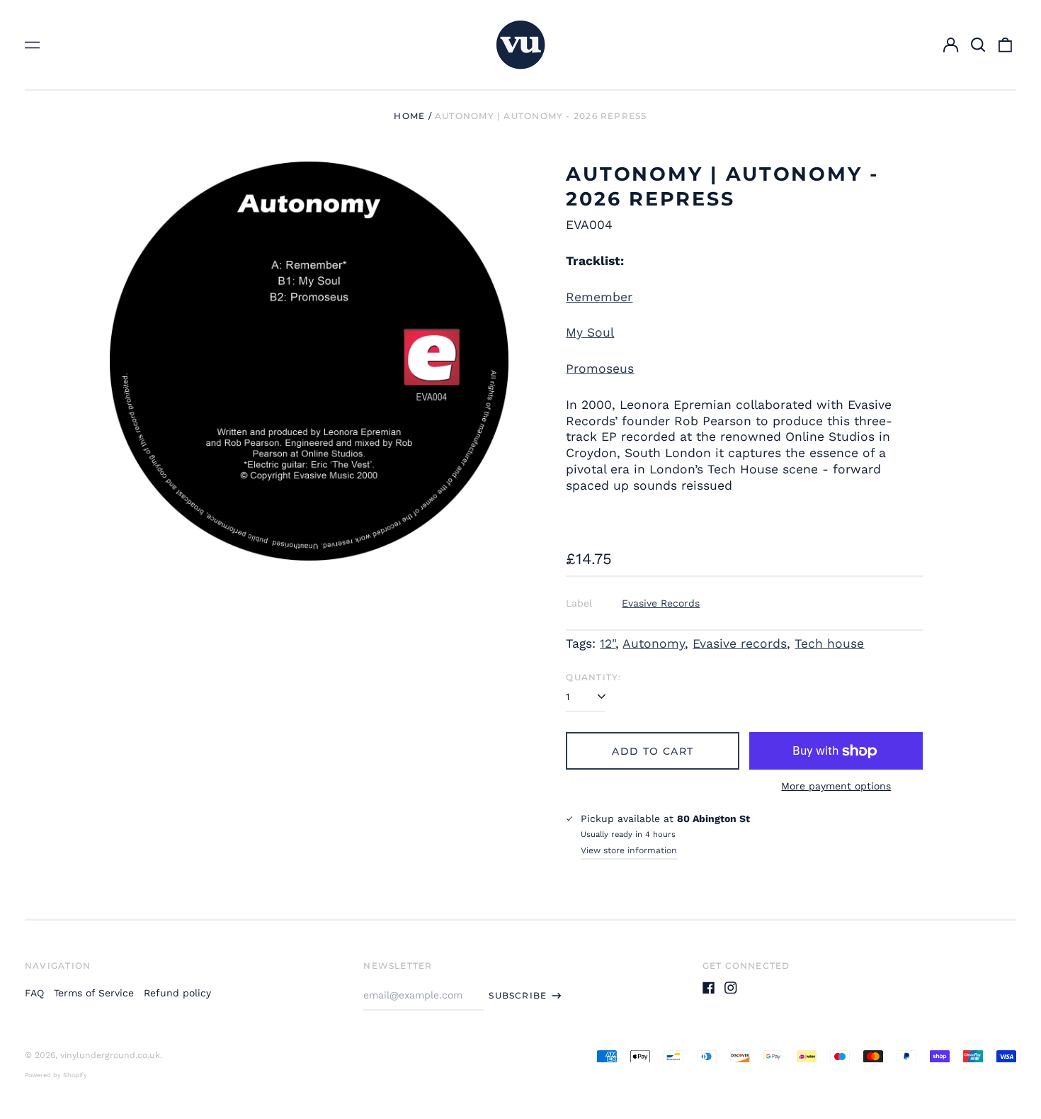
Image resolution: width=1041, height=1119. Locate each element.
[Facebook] (708, 988)
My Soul (590, 332)
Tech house (829, 643)
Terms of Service (94, 993)
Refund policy (177, 993)
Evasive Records (661, 603)
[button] (978, 44)
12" (607, 643)
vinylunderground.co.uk (110, 1055)
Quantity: (593, 677)
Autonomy (653, 643)
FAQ (34, 993)
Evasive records (740, 643)
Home (409, 116)
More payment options (836, 786)
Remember (599, 297)
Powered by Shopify (56, 1075)
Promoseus (600, 368)
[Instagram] (730, 988)
